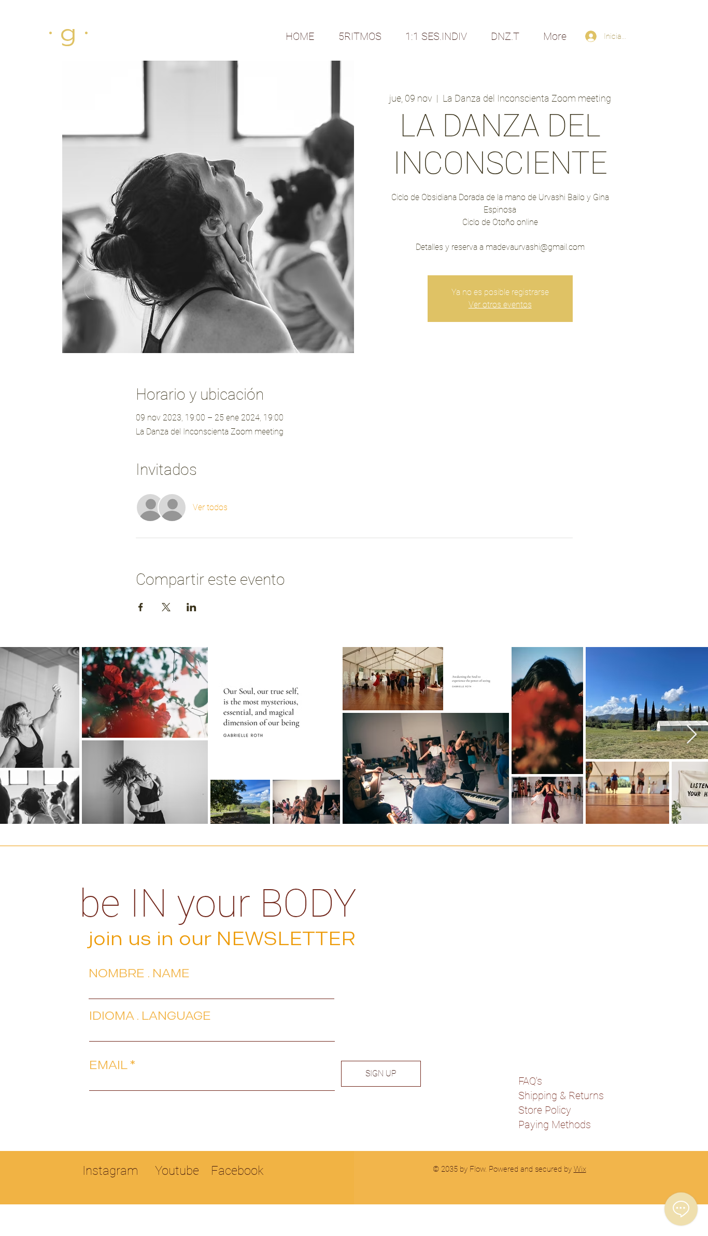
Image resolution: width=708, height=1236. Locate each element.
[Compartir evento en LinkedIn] (191, 607)
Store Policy (544, 1110)
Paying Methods (554, 1124)
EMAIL (108, 1065)
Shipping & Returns (561, 1095)
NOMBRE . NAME (139, 973)
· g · (68, 33)
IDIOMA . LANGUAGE (150, 1015)
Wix (580, 1169)
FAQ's (530, 1081)
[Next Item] (692, 735)
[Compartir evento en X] (166, 607)
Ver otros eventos (500, 305)
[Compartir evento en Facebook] (141, 607)
